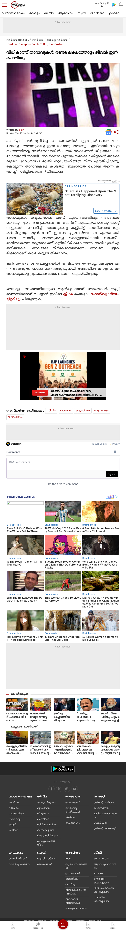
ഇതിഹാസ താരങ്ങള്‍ (105, 815)
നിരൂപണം (43, 813)
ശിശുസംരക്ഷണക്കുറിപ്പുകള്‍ (104, 890)
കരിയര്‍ (13, 830)
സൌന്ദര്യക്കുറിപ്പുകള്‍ (101, 881)
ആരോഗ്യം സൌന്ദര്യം (105, 866)
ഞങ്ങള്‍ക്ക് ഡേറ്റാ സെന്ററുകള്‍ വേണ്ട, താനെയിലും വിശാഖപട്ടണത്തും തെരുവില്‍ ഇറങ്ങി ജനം (40, 717)
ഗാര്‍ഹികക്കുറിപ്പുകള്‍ (101, 899)
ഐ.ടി (12, 824)
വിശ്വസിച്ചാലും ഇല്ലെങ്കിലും (75, 892)
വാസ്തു (70, 884)
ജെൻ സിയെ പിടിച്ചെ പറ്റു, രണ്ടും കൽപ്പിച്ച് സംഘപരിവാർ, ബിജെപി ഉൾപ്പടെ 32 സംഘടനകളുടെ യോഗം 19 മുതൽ (111, 717)
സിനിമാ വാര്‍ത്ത (47, 824)
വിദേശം (14, 808)
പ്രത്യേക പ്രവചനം (76, 908)
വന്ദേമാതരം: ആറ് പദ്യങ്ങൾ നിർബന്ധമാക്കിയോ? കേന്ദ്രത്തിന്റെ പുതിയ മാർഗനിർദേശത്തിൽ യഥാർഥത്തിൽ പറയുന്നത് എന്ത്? (17, 717)
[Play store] (114, 4)
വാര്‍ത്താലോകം (13, 13)
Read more (40, 392)
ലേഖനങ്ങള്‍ (72, 802)
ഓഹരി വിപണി (18, 858)
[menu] (5, 5)
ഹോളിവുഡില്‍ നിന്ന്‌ (46, 843)
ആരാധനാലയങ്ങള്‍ (76, 866)
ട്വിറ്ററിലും (13, 299)
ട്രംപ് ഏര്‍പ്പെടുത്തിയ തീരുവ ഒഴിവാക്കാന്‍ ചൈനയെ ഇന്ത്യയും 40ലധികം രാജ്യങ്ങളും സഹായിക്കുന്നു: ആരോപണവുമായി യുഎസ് (64, 717)
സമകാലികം (16, 813)
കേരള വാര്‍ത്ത (57, 40)
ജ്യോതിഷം (83, 411)
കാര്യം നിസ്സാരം (46, 802)
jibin (21, 130)
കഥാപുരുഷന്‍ (45, 830)
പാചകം (98, 873)
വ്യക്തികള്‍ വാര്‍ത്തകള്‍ (72, 901)
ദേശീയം (14, 802)
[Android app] (63, 768)
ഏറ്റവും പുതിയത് (24, 727)
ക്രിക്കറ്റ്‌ (114, 13)
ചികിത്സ (70, 817)
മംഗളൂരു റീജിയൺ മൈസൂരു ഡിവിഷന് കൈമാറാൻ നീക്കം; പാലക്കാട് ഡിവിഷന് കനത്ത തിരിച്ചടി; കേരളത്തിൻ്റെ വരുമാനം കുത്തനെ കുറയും (16, 750)
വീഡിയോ (97, 13)
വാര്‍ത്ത (37, 40)
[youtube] (67, 789)
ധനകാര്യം (15, 819)
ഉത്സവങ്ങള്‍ (72, 873)
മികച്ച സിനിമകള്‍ (48, 835)
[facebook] (51, 789)
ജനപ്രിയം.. (15, 417)
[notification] (120, 4)
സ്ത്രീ (82, 13)
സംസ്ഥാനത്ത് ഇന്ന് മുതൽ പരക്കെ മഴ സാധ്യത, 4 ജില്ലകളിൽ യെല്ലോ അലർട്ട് (40, 750)
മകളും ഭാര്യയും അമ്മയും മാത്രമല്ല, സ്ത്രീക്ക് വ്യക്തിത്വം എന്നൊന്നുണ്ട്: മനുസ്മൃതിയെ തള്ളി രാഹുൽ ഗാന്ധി (111, 750)
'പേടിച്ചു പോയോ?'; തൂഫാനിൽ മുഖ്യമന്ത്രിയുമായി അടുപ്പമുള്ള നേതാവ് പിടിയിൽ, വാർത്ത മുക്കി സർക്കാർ (87, 717)
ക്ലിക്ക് (68, 294)
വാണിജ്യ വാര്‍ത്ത (19, 864)
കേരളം (34, 13)
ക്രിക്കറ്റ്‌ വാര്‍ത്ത (104, 802)
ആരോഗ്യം (65, 13)
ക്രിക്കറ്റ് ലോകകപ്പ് (105, 828)
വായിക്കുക (20, 694)
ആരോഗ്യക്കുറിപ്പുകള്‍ (72, 810)
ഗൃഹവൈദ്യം (72, 823)
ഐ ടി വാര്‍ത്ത (46, 858)
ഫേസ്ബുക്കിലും (105, 294)
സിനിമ (49, 13)
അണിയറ (43, 819)
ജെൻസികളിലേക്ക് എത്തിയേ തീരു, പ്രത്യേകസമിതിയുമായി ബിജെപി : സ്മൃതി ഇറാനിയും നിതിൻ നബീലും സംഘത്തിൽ (87, 750)
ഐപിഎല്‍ (100, 823)
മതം (68, 858)
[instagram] (75, 789)
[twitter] (59, 789)
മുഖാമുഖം (43, 808)
